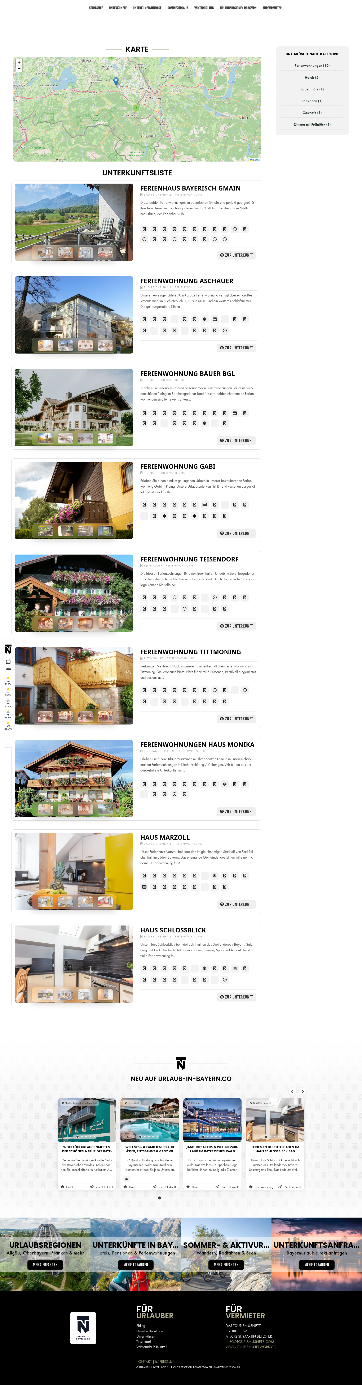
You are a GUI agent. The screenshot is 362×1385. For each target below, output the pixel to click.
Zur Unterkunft (239, 255)
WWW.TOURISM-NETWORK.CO (251, 1346)
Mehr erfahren (45, 1265)
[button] (116, 81)
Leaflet (256, 159)
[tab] (77, 1136)
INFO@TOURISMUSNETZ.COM (250, 1341)
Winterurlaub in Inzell (151, 1346)
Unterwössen (145, 1336)
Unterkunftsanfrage (149, 1331)
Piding (140, 1325)
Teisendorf (143, 1341)
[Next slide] (302, 1091)
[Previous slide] (292, 1091)
